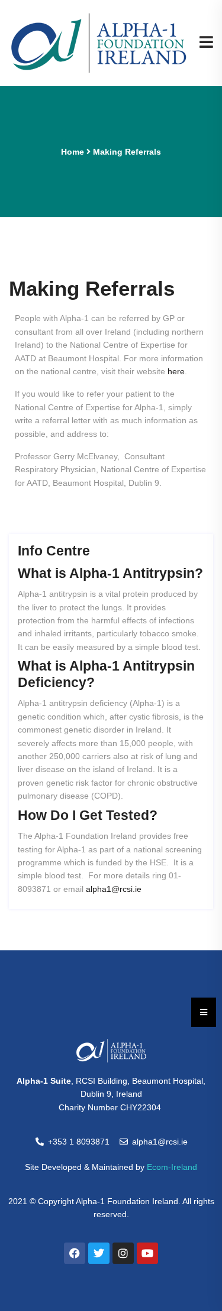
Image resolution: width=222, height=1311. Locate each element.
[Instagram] (123, 1253)
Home (72, 151)
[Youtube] (147, 1253)
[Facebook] (74, 1253)
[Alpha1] (99, 42)
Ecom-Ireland (172, 1167)
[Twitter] (99, 1253)
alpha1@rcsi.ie (113, 889)
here (176, 371)
